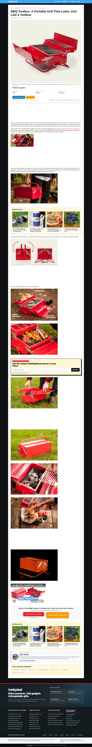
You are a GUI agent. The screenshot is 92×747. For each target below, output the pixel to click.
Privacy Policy (69, 718)
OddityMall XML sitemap (71, 724)
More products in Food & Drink (19, 669)
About (78, 1)
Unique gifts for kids (33, 724)
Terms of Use (69, 716)
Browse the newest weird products (55, 714)
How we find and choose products (55, 720)
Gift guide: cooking (55, 669)
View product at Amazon (19, 97)
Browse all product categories (14, 728)
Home (12, 8)
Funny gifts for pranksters (34, 728)
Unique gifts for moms (34, 722)
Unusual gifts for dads (34, 720)
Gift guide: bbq (32, 669)
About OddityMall (52, 718)
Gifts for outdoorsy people (35, 726)
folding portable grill (20, 130)
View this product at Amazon (33, 614)
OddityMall (15, 689)
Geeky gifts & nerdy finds (13, 720)
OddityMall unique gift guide (35, 714)
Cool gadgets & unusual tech (14, 714)
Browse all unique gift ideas (19, 672)
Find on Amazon (30, 97)
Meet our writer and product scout (55, 722)
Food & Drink (17, 8)
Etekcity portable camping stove (71, 128)
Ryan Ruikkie (15, 17)
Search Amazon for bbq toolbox (57, 615)
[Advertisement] (46, 113)
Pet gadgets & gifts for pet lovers (15, 726)
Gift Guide (57, 1)
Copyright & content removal (72, 722)
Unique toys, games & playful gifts (15, 724)
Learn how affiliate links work (34, 740)
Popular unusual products (53, 716)
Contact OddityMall (70, 714)
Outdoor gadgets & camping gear (15, 722)
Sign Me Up (75, 369)
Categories (64, 1)
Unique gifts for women (34, 718)
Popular (73, 1)
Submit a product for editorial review (56, 724)
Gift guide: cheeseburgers (43, 669)
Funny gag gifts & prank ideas (14, 718)
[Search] (83, 1)
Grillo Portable (57, 128)
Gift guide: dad (65, 669)
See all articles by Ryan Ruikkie (27, 660)
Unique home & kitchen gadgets (15, 716)
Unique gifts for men (33, 716)
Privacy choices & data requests (73, 720)
